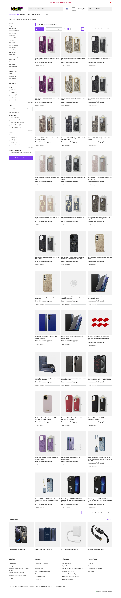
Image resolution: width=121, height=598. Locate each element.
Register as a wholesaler (41, 563)
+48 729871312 (13, 586)
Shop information (66, 563)
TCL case (11, 61)
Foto (38, 14)
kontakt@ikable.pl (23, 586)
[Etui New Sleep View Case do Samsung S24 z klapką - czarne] (73, 322)
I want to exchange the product (17, 575)
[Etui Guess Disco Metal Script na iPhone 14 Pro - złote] (73, 84)
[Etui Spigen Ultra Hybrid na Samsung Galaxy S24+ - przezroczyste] (73, 283)
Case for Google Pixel (14, 30)
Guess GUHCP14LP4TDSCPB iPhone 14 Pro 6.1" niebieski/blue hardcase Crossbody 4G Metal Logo (47, 500)
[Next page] (110, 29)
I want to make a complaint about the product (19, 569)
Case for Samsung (13, 57)
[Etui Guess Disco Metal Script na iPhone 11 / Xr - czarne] (100, 84)
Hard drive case (12, 69)
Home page (19, 19)
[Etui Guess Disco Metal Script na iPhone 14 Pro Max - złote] (73, 44)
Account (38, 559)
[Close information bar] (110, 2)
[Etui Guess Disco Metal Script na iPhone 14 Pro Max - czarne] (47, 243)
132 (108, 29)
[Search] (61, 9)
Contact (11, 578)
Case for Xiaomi (13, 66)
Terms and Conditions (68, 571)
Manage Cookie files (67, 579)
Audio (34, 14)
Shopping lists (39, 568)
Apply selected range (14, 112)
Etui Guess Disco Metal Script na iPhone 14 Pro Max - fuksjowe (47, 59)
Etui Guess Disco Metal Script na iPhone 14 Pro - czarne (100, 59)
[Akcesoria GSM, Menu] (19, 14)
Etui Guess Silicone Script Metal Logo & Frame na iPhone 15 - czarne (99, 418)
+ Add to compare (39, 65)
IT (42, 14)
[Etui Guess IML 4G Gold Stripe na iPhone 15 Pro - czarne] (73, 163)
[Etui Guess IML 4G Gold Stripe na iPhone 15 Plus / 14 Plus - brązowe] (47, 123)
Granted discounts (40, 576)
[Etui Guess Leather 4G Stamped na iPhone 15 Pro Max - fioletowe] (47, 443)
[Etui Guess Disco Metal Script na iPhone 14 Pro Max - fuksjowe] (47, 44)
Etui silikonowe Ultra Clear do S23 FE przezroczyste (70, 458)
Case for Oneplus (13, 50)
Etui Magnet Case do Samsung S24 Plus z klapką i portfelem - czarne (73, 378)
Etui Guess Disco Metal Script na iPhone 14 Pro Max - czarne (47, 258)
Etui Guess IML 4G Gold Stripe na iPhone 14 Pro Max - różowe (100, 178)
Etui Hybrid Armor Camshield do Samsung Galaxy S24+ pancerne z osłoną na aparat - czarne (98, 338)
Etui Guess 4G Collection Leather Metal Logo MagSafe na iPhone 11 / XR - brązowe (99, 218)
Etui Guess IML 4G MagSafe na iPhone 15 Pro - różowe (47, 218)
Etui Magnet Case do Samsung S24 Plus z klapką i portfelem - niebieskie (47, 378)
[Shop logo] (17, 9)
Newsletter (38, 579)
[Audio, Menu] (36, 14)
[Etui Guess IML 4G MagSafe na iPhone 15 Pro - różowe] (47, 203)
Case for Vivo (12, 64)
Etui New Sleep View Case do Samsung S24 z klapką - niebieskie (46, 337)
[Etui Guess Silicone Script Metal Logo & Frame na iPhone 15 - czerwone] (73, 403)
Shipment (64, 566)
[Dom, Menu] (48, 14)
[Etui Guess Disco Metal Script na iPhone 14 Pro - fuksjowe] (47, 84)
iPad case (11, 40)
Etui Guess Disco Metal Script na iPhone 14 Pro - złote (73, 98)
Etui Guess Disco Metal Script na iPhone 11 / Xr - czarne (100, 98)
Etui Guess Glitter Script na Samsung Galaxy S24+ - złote (46, 297)
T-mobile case (12, 28)
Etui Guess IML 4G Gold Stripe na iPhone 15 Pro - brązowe (100, 138)
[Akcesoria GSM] (15, 24)
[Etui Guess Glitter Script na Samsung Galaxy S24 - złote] (100, 243)
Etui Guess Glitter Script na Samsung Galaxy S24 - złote (100, 258)
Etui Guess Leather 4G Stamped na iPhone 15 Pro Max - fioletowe (46, 458)
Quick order (40, 29)
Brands (22, 14)
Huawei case (12, 35)
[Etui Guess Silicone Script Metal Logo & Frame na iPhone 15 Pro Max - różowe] (47, 403)
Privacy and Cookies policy (69, 574)
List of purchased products (42, 571)
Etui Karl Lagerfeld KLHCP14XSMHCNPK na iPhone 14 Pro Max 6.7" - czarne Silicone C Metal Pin (100, 500)
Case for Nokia (12, 47)
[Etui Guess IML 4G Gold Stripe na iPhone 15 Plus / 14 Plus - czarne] (73, 123)
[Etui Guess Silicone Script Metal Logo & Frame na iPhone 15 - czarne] (100, 403)
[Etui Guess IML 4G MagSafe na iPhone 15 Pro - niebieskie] (73, 203)
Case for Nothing (13, 81)
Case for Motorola (13, 45)
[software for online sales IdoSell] (104, 591)
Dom (46, 14)
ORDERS (12, 559)
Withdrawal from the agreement (70, 576)
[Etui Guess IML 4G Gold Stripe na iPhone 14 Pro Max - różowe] (100, 163)
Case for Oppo (12, 52)
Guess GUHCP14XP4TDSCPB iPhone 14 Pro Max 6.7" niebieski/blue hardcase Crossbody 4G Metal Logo (100, 459)
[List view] (70, 29)
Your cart (37, 566)
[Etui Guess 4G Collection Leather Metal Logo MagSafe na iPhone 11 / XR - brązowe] (100, 203)
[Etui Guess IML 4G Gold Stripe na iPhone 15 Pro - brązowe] (100, 123)
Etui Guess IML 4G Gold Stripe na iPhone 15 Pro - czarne (73, 178)
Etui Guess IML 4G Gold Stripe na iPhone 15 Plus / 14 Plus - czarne (73, 138)
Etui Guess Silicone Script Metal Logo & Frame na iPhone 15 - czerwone (73, 418)
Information (66, 559)
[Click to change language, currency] (68, 9)
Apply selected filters (20, 158)
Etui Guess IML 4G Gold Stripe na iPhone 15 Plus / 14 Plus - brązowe (47, 138)
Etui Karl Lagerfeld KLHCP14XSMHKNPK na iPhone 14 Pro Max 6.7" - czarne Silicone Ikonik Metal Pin (73, 500)
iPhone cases (12, 42)
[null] (21, 534)
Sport (28, 14)
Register (74, 10)
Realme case (12, 54)
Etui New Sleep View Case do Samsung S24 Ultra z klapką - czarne (99, 297)
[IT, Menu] (44, 14)
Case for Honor (12, 33)
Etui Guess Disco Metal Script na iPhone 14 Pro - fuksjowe (47, 98)
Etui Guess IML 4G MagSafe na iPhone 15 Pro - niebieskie (73, 218)
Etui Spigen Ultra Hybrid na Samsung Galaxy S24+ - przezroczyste (72, 297)
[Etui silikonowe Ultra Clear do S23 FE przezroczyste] (73, 443)
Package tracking (13, 566)
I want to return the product (16, 572)
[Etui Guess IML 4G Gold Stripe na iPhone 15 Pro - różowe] (47, 163)
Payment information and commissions (72, 568)
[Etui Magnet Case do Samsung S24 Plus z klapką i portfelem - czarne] (73, 364)
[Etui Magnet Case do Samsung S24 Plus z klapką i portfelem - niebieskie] (47, 364)
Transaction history (40, 574)
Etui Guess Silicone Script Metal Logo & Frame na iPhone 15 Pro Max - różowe (47, 418)
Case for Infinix (12, 38)
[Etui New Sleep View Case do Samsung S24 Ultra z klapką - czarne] (100, 283)
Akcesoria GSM (14, 14)
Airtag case (11, 26)
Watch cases (12, 73)
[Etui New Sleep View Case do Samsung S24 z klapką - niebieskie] (47, 322)
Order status (12, 563)
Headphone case (13, 71)
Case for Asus (12, 83)
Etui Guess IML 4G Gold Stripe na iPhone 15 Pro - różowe (47, 178)
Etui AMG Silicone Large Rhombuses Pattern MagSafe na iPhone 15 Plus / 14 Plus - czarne (99, 378)
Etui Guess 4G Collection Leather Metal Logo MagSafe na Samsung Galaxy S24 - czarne (72, 258)
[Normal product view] (68, 29)
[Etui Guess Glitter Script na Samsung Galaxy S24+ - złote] (47, 283)
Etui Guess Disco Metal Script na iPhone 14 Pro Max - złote (73, 59)
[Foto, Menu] (41, 14)
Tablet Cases (12, 59)
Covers (11, 23)
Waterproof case (13, 76)
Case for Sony (12, 78)
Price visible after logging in (43, 62)
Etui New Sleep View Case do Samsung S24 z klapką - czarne (72, 337)
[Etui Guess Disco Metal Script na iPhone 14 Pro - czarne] (100, 44)
